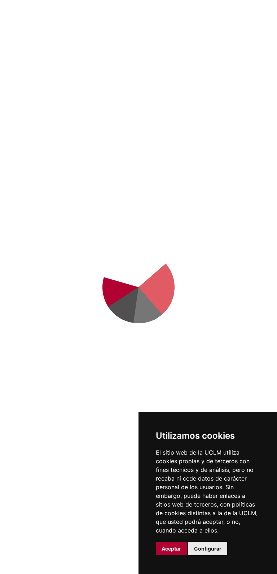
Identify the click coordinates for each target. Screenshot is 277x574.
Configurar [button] (207, 548)
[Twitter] (38, 349)
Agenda (113, 304)
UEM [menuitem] (244, 33)
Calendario (162, 358)
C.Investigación (213, 286)
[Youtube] (80, 349)
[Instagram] (66, 349)
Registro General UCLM (249, 404)
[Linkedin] (52, 349)
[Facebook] (24, 349)
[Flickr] (24, 360)
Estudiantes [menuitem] (109, 33)
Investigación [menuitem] (163, 33)
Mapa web (20, 563)
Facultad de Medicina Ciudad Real (154, 13)
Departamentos (214, 277)
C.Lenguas (207, 323)
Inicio (25, 105)
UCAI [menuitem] (209, 33)
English (244, 12)
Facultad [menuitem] (22, 33)
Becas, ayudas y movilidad (161, 339)
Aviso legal (20, 540)
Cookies (47, 540)
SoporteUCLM (41, 328)
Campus (114, 277)
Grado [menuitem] (64, 33)
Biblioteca (251, 269)
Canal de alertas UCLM (249, 359)
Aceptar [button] (171, 548)
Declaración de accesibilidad (40, 555)
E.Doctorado (210, 295)
